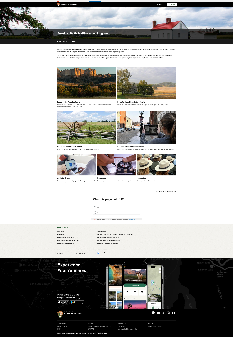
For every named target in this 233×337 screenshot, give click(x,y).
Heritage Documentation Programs (108, 237)
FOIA (59, 329)
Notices (90, 324)
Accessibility (61, 324)
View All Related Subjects (66, 243)
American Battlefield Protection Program (82, 33)
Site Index (60, 253)
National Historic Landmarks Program (108, 240)
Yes (98, 207)
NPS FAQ (91, 329)
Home (59, 41)
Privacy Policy (62, 326)
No (98, 212)
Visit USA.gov (102, 333)
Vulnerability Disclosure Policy (128, 329)
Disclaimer (121, 326)
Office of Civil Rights (155, 326)
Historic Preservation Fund (65, 237)
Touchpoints (132, 219)
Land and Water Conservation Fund (68, 240)
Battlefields (60, 234)
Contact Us (81, 253)
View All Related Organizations (108, 243)
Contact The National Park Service (99, 326)
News (74, 41)
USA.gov (151, 324)
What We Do (66, 41)
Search (161, 4)
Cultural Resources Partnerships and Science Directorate (115, 234)
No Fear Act (122, 324)
